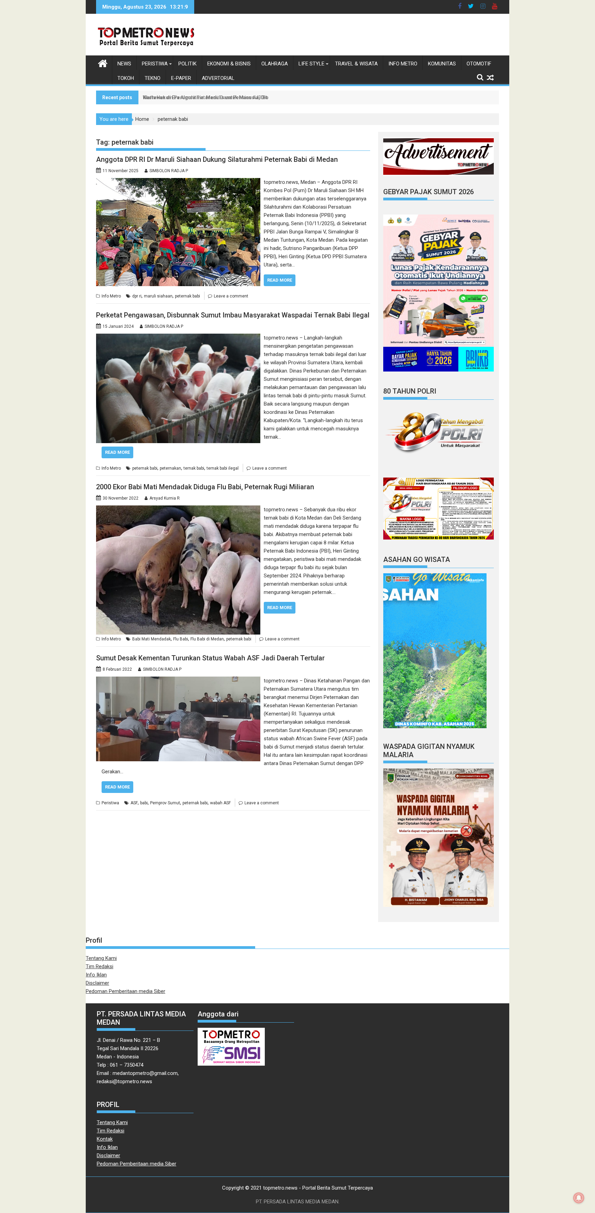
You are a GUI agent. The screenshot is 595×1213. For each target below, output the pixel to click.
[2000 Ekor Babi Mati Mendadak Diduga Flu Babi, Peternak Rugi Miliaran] (178, 509)
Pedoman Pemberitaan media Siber (125, 991)
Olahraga (274, 64)
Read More (279, 280)
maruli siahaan (158, 296)
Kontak (105, 1139)
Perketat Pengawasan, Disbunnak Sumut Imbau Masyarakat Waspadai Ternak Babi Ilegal (232, 315)
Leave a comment (231, 296)
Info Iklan (96, 975)
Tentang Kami (101, 958)
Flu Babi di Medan (207, 639)
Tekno (152, 78)
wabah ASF (220, 803)
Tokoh (125, 78)
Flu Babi (180, 639)
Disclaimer (97, 983)
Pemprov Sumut (165, 803)
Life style (311, 64)
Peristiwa (155, 64)
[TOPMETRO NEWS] (103, 63)
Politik (187, 64)
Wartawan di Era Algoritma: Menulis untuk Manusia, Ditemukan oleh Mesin (227, 97)
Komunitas (442, 64)
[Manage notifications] (578, 1197)
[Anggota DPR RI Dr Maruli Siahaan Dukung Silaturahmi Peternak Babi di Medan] (178, 182)
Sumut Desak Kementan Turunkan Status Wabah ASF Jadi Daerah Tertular (210, 658)
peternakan (170, 468)
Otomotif (479, 64)
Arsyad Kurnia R (164, 498)
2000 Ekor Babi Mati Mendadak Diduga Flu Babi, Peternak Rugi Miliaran (205, 487)
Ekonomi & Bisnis (229, 64)
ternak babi (194, 468)
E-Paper (181, 78)
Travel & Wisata (356, 64)
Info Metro (402, 64)
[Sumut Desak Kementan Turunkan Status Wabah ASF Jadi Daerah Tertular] (178, 681)
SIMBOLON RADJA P (168, 170)
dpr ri (137, 296)
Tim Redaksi (99, 966)
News (124, 64)
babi (144, 803)
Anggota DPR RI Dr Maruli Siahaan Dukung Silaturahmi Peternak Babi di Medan (217, 159)
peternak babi (187, 296)
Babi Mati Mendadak (151, 639)
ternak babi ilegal (223, 468)
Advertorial (218, 78)
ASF (134, 803)
